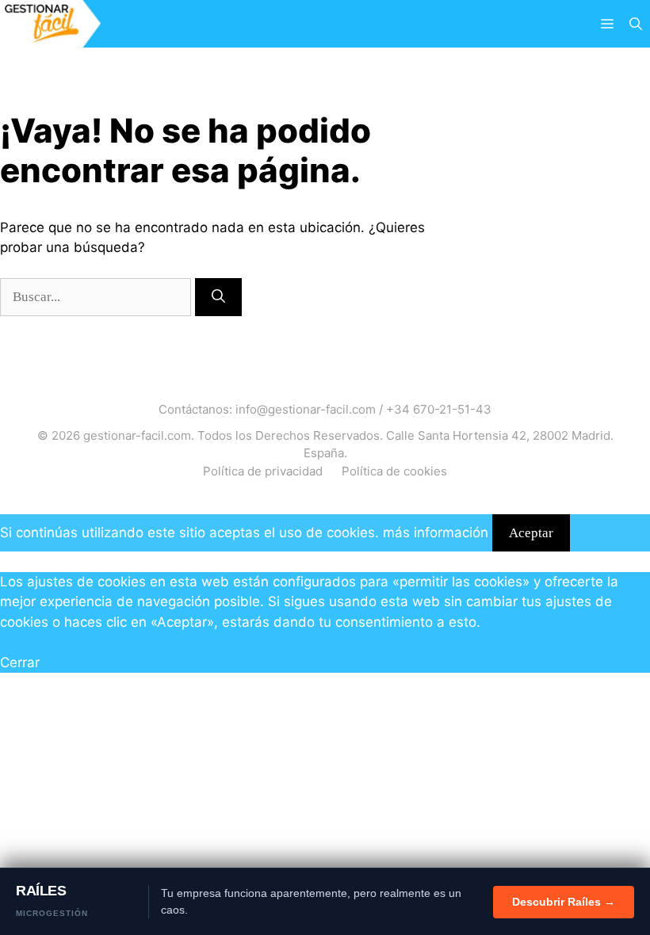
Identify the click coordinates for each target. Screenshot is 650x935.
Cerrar (20, 662)
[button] (635, 24)
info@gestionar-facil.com (305, 409)
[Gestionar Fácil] (50, 24)
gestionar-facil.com (137, 435)
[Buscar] (218, 297)
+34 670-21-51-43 (438, 409)
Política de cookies (394, 471)
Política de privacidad (263, 471)
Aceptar (531, 532)
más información (435, 532)
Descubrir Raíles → (563, 901)
